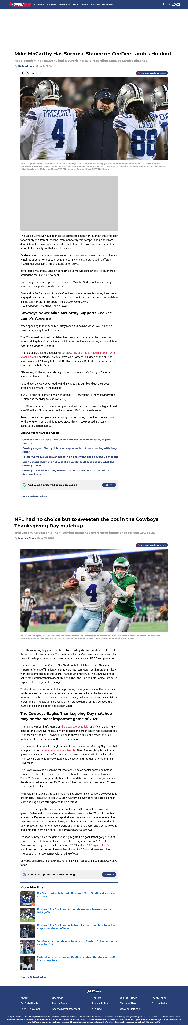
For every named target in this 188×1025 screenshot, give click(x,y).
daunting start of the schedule (57, 750)
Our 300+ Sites (128, 997)
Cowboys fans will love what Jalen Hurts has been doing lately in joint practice (66, 441)
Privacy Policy (100, 1003)
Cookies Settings (130, 1008)
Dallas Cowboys (38, 496)
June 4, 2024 (60, 305)
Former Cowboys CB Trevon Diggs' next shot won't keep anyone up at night (70, 456)
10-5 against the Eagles (100, 845)
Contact (96, 997)
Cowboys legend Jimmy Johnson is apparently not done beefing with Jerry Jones (69, 450)
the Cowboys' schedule (74, 726)
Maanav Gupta (27, 538)
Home (23, 496)
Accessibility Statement (66, 1008)
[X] (169, 4)
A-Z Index (97, 1008)
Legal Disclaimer (30, 1008)
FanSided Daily (29, 1003)
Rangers (51, 4)
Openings (57, 997)
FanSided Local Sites (102, 4)
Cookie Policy (159, 1003)
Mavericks (64, 4)
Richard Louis (26, 66)
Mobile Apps (159, 997)
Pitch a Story (59, 1003)
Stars (75, 4)
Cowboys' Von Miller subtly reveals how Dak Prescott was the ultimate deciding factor (66, 472)
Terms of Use (128, 1003)
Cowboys (39, 4)
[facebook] (163, 4)
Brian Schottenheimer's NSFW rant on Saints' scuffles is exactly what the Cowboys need (68, 464)
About (84, 4)
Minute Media (21, 1017)
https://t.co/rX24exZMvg (73, 301)
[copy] (38, 73)
